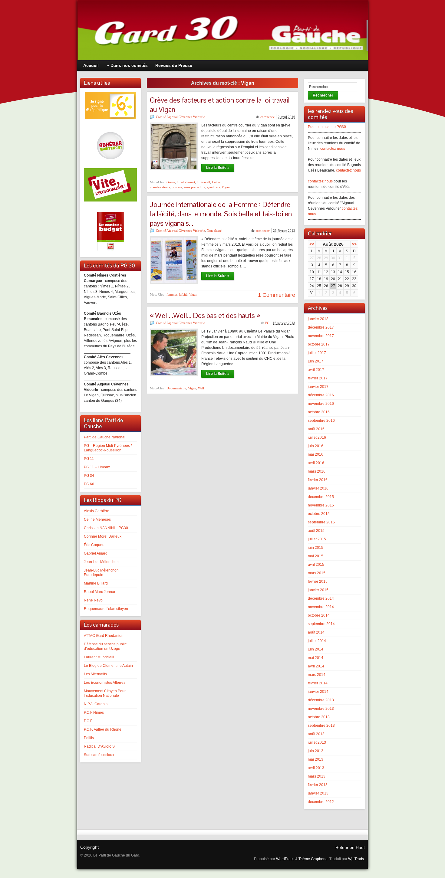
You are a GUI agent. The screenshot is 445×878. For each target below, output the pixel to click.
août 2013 (316, 734)
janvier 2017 (318, 387)
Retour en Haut (350, 847)
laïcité (183, 294)
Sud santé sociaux (99, 755)
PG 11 (89, 459)
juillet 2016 (317, 437)
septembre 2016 (321, 420)
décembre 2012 (321, 802)
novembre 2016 (321, 403)
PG (267, 323)
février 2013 (318, 785)
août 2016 (316, 429)
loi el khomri (186, 182)
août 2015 (316, 531)
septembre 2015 (321, 522)
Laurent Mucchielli (99, 657)
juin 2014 (315, 649)
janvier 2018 (318, 319)
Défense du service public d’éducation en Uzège (105, 646)
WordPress (285, 859)
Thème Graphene (313, 859)
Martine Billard (96, 583)
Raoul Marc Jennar (99, 592)
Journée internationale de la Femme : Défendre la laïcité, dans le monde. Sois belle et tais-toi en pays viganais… (221, 214)
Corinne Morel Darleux (102, 536)
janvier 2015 (318, 590)
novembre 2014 (321, 607)
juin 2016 (315, 446)
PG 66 (89, 484)
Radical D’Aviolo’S (99, 746)
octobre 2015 (319, 514)
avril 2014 (316, 666)
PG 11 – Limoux (97, 467)
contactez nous (332, 148)
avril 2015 (316, 564)
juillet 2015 (317, 539)
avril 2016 (316, 463)
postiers (177, 187)
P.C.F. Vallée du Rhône (102, 729)
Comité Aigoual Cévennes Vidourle (180, 117)
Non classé (214, 230)
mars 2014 (316, 675)
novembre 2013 (321, 708)
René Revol (94, 600)
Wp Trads (356, 859)
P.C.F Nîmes (94, 712)
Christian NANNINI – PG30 (106, 528)
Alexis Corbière (96, 511)
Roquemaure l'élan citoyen (106, 609)
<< (311, 244)
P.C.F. (88, 721)
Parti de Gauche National (104, 437)
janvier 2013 (318, 793)
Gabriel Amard (95, 553)
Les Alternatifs (95, 674)
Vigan (226, 187)
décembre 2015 (321, 497)
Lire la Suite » (217, 167)
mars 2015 (316, 573)
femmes (171, 294)
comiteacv (267, 117)
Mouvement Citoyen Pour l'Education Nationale (105, 693)
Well (201, 388)
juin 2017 (315, 361)
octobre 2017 (319, 344)
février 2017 (318, 378)
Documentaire (176, 388)
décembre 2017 (321, 327)
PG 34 (89, 475)
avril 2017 (316, 370)
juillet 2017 (317, 353)
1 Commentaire (276, 295)
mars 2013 (316, 776)
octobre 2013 (319, 717)
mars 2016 (316, 471)
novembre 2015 (321, 505)
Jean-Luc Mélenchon (101, 562)
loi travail (203, 182)
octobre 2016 (319, 412)
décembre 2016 (321, 395)
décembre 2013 (321, 700)
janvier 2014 (318, 692)
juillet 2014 (317, 641)
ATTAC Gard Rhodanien (104, 636)
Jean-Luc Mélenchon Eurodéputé (101, 572)
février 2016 (318, 480)
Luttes (216, 182)
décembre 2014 (321, 598)
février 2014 (318, 683)
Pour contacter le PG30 (327, 127)
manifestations (160, 187)
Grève (170, 182)
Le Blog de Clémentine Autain (108, 665)
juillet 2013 (317, 742)
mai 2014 (315, 658)
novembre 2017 (321, 336)
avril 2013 (316, 768)
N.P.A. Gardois (95, 704)
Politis (89, 738)
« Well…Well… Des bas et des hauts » (205, 315)
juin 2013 (315, 751)
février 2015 (318, 581)
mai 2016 (315, 454)
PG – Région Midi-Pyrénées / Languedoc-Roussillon (108, 448)
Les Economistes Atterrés (104, 682)
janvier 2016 (318, 488)
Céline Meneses (97, 519)
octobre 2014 (319, 615)
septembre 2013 (321, 725)
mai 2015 (315, 556)
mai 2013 (315, 759)
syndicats (213, 187)
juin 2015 (315, 547)
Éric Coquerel (95, 545)
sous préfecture (194, 187)
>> (354, 244)
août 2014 (316, 632)
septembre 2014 (321, 624)
